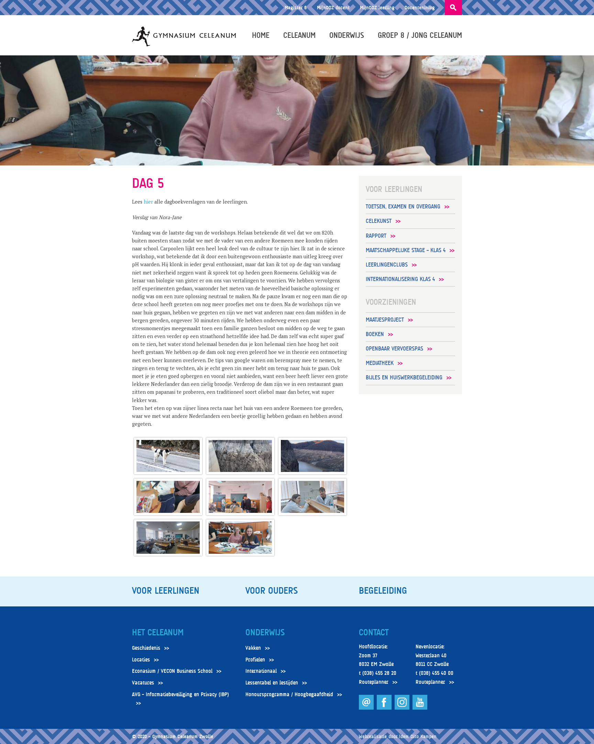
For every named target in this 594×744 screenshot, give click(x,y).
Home (261, 35)
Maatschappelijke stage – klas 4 (406, 250)
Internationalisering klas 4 (400, 279)
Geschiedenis (146, 648)
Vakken (253, 648)
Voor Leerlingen (394, 189)
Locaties (141, 660)
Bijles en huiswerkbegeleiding (404, 377)
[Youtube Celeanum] (419, 707)
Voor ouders (271, 590)
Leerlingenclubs (387, 264)
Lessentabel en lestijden (271, 683)
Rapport (376, 236)
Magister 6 (296, 7)
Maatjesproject (385, 319)
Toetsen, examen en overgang (403, 206)
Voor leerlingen (165, 590)
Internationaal (261, 671)
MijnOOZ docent (333, 7)
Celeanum (299, 35)
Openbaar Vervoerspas (394, 348)
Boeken (375, 334)
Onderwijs (346, 35)
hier (148, 201)
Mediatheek (380, 363)
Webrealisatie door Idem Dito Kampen (398, 736)
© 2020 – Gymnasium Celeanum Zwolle (172, 736)
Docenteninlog (419, 7)
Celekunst (379, 221)
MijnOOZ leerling (377, 7)
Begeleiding (383, 590)
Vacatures (143, 683)
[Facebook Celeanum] (385, 707)
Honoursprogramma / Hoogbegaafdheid (289, 694)
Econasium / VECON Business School (172, 671)
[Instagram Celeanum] (403, 707)
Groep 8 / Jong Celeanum (420, 35)
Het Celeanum (158, 632)
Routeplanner (373, 682)
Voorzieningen (391, 302)
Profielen (255, 660)
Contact (373, 632)
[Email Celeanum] (367, 707)
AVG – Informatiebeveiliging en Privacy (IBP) (180, 694)
